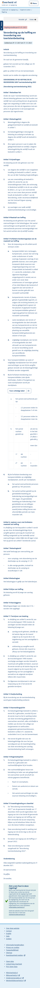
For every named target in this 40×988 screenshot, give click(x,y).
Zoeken (9, 939)
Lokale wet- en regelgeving (10, 10)
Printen (32, 19)
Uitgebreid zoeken (25, 10)
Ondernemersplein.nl (13, 978)
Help (8, 936)
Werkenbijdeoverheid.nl (14, 980)
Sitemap (9, 953)
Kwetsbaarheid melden (14, 955)
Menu (35, 3)
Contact (9, 931)
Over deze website (12, 928)
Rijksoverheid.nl (12, 975)
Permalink (21, 19)
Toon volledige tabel (17, 391)
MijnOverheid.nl (12, 973)
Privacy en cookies (12, 947)
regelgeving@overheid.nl (17, 914)
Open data (10, 961)
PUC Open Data (11, 967)
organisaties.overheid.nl (16, 907)
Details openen (1, 25)
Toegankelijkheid (12, 950)
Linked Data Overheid (14, 964)
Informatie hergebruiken (15, 945)
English (8, 933)
